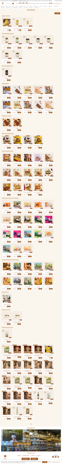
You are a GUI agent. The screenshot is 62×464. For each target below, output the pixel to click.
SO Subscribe (18, 3)
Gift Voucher (30, 3)
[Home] (2, 3)
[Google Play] (58, 3)
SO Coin (25, 3)
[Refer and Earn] (56, 3)
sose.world (50, 0)
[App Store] (60, 3)
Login (54, 3)
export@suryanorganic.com (23, 0)
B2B (40, 3)
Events (46, 3)
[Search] (13, 3)
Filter (58, 13)
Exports (37, 3)
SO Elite (22, 3)
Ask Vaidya (34, 3)
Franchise (43, 3)
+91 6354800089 (15, 0)
